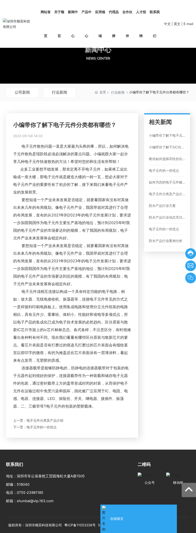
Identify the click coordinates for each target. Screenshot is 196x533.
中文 (167, 24)
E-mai (188, 24)
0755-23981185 (30, 492)
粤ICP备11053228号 (80, 525)
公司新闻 (22, 92)
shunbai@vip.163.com (35, 501)
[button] (98, 79)
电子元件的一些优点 (42, 427)
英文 (177, 24)
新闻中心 (98, 49)
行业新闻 (59, 92)
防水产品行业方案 (162, 206)
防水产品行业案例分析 (165, 241)
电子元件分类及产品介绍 (45, 420)
